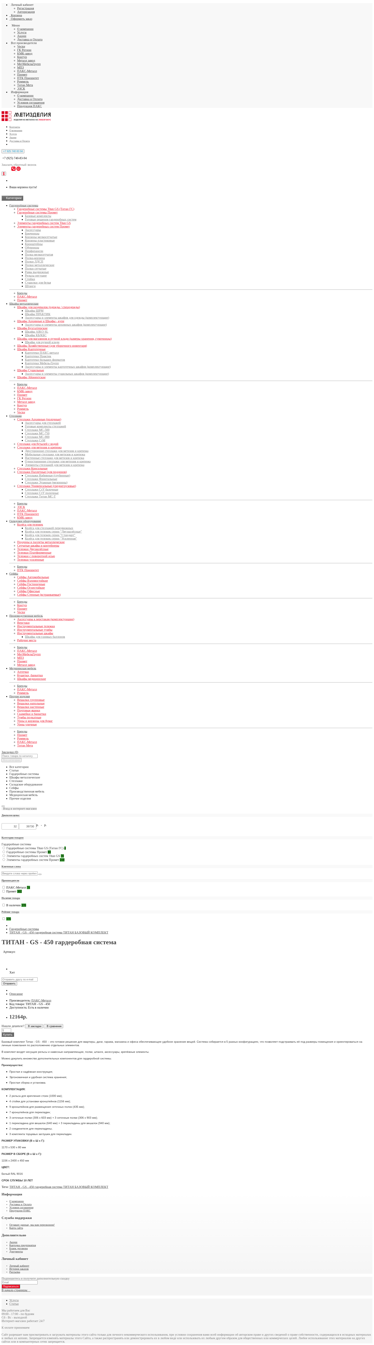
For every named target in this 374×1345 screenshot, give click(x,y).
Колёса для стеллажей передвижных (49, 528)
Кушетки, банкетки (30, 675)
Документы (16, 1251)
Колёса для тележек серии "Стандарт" (50, 535)
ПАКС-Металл (27, 71)
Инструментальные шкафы (35, 633)
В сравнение (53, 1026)
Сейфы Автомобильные (33, 577)
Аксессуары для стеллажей (43, 423)
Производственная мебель (26, 615)
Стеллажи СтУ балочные (41, 489)
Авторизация (26, 11)
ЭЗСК (21, 88)
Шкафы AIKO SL (36, 331)
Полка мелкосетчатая (39, 254)
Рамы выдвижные (37, 272)
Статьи (14, 1303)
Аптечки (23, 671)
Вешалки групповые (31, 700)
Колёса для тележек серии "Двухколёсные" (53, 531)
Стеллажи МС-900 (37, 437)
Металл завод (26, 60)
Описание (16, 994)
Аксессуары (33, 230)
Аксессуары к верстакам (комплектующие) (45, 619)
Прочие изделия (19, 696)
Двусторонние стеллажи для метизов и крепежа (56, 451)
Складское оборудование (25, 521)
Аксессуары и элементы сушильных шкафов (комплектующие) (67, 373)
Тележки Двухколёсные (33, 549)
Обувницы (32, 247)
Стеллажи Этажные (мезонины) (46, 482)
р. (45, 825)
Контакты (14, 126)
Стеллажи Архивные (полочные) (39, 419)
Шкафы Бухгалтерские (32, 328)
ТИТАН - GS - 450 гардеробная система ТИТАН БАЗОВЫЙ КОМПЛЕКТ (58, 932)
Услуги (21, 32)
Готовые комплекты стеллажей (45, 426)
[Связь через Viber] (13, 169)
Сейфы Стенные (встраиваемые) (39, 594)
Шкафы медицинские (31, 678)
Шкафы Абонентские (31, 377)
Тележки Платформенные (34, 552)
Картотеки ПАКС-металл (42, 352)
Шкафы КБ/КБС (36, 335)
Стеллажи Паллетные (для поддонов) (42, 472)
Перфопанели (34, 251)
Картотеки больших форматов (45, 359)
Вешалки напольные (31, 703)
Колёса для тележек (30, 524)
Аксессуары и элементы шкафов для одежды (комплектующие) (67, 317)
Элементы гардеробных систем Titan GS (44, 223)
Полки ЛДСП (34, 261)
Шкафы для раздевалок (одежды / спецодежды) (48, 307)
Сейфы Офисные (28, 591)
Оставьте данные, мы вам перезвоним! (32, 1224)
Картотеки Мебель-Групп (42, 363)
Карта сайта (16, 1228)
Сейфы (13, 573)
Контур (22, 57)
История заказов (19, 1268)
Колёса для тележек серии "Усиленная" (51, 538)
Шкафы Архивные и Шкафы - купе (40, 321)
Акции (21, 36)
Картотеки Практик (38, 356)
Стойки (30, 279)
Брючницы (32, 233)
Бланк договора (18, 1248)
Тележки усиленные (30, 559)
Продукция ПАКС (29, 106)
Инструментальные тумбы (34, 629)
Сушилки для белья (38, 282)
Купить (7, 1034)
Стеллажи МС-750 (37, 433)
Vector (21, 46)
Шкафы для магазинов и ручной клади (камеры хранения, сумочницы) (64, 338)
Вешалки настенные (30, 707)
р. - (39, 825)
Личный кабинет (19, 1265)
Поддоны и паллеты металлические (41, 542)
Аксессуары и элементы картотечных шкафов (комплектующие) (68, 366)
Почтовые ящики (28, 710)
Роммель (23, 81)
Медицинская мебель (22, 668)
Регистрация (25, 8)
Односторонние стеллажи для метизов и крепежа (58, 461)
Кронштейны (34, 244)
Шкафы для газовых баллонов (45, 636)
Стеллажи (15, 415)
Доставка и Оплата (29, 39)
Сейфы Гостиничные (31, 584)
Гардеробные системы (23, 205)
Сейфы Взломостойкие (32, 580)
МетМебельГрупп (29, 64)
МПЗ (20, 67)
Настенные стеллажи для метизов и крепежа (54, 458)
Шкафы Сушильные (30, 370)
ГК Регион (24, 50)
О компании (25, 29)
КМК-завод (24, 53)
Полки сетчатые (35, 268)
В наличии (16, 905)
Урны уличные (27, 724)
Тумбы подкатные (29, 717)
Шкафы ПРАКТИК (37, 314)
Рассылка (14, 1272)
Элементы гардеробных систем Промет (43, 226)
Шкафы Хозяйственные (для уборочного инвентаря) (52, 345)
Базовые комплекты (38, 216)
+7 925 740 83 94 (13, 151)
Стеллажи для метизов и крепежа (39, 447)
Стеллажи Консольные (32, 468)
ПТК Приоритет (28, 78)
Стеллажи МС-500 (37, 430)
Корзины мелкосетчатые (41, 237)
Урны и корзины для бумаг (35, 721)
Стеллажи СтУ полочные (42, 493)
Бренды (22, 293)
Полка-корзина (35, 258)
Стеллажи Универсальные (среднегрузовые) (46, 486)
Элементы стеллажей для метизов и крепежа (54, 465)
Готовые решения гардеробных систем (50, 219)
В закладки (33, 1026)
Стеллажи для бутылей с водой (37, 444)
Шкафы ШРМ (34, 310)
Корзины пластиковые (40, 240)
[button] (19, 808)
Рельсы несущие (36, 275)
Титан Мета (25, 85)
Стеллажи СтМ (35, 440)
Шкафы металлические (24, 303)
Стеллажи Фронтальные (41, 479)
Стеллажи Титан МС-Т (40, 496)
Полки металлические (39, 265)
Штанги (30, 286)
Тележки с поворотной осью (36, 556)
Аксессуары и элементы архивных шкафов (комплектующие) (66, 324)
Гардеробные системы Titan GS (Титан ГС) (45, 209)
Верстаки (23, 622)
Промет (22, 74)
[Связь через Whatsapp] (18, 169)
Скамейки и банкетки (31, 714)
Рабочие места (26, 640)
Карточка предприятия (22, 1245)
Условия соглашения (30, 102)
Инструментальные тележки (36, 626)
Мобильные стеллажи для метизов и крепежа (55, 454)
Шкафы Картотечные (31, 349)
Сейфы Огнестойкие (31, 587)
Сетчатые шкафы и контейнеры (38, 545)
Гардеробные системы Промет (37, 212)
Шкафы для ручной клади (42, 342)
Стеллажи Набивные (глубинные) (47, 475)
